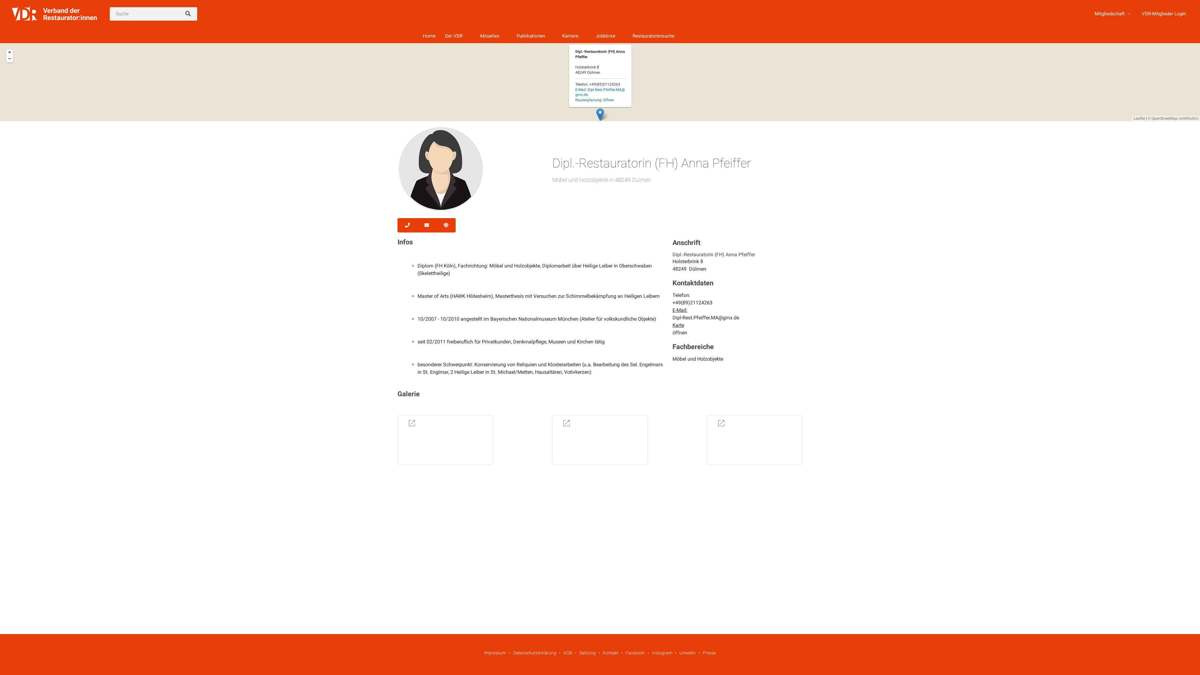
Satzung (587, 652)
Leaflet (1139, 118)
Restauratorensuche (653, 36)
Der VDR (453, 36)
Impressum (495, 652)
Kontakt (610, 652)
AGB (567, 652)
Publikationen (531, 36)
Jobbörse (605, 36)
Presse (709, 652)
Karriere (570, 36)
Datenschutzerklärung (534, 652)
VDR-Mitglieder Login (1164, 14)
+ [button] (9, 52)
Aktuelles (489, 36)
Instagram (662, 652)
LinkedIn (687, 652)
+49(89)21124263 (692, 303)
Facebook (635, 652)
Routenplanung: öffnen (594, 100)
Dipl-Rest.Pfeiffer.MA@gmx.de (705, 318)
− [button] (9, 59)
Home (429, 36)
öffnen (679, 333)
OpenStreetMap (1165, 118)
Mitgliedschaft (1110, 14)
